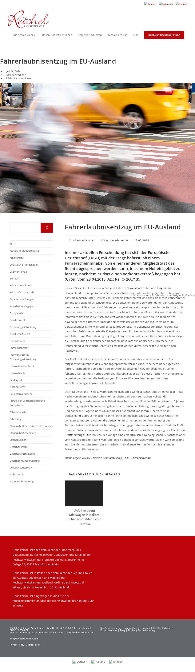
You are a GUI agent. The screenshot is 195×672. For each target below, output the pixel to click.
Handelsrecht (17, 341)
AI (11, 244)
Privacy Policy (17, 644)
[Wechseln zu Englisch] (181, 4)
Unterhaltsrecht (19, 447)
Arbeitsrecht (17, 257)
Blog (122, 630)
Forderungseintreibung (23, 327)
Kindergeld (16, 380)
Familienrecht (17, 320)
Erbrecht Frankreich (21, 285)
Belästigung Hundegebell (24, 264)
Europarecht (17, 313)
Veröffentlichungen (163, 628)
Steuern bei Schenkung (23, 433)
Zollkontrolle (17, 474)
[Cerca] (47, 228)
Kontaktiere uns (108, 630)
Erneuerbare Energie (21, 299)
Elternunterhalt (18, 271)
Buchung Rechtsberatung (141, 630)
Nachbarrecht (17, 387)
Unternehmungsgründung (25, 460)
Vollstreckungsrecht (21, 467)
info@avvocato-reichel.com (24, 638)
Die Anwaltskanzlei (110, 628)
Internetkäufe (17, 373)
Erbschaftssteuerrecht (22, 292)
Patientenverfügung (21, 394)
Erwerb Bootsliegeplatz (23, 306)
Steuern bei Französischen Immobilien (31, 426)
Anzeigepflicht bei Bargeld (24, 251)
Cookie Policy (33, 644)
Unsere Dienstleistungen (137, 628)
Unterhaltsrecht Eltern (22, 453)
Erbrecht (14, 278)
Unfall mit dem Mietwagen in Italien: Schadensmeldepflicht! (84, 514)
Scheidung (16, 419)
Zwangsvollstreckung (22, 481)
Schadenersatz (18, 412)
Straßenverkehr (16, 75)
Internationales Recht (22, 366)
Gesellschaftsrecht (20, 334)
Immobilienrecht (19, 348)
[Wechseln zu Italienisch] (166, 4)
